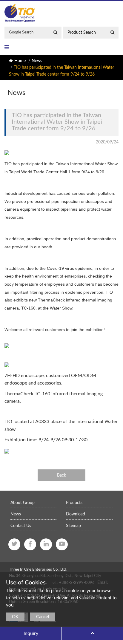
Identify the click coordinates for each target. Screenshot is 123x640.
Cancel (42, 617)
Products (74, 503)
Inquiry (31, 633)
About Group (22, 503)
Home (20, 61)
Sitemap (73, 526)
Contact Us (20, 526)
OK (15, 617)
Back (61, 475)
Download (75, 514)
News (37, 61)
